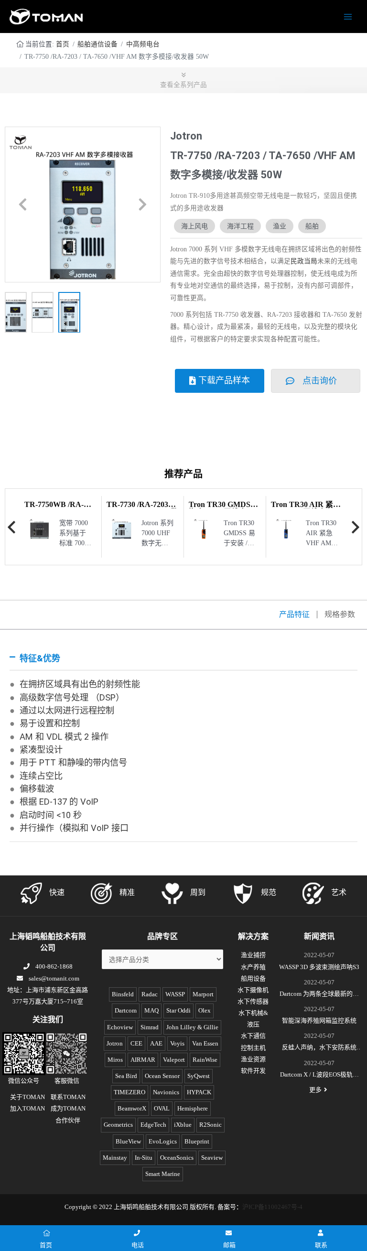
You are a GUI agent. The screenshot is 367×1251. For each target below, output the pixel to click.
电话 (137, 1245)
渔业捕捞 (253, 955)
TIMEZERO (129, 1092)
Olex (204, 1010)
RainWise (205, 1059)
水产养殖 (253, 967)
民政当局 (304, 261)
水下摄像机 (253, 989)
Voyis (177, 1043)
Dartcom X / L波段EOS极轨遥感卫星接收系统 (319, 1075)
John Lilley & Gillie (192, 1027)
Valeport (174, 1059)
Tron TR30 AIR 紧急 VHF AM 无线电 (306, 508)
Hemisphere (192, 1108)
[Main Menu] (348, 16)
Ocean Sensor (162, 1075)
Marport (203, 994)
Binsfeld (123, 994)
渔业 (279, 226)
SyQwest (198, 1075)
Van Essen (205, 1043)
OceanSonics (177, 1157)
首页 (62, 44)
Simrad (149, 1027)
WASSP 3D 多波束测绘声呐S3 (319, 967)
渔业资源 (253, 1059)
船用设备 (253, 978)
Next (355, 527)
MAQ (151, 1010)
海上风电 (194, 226)
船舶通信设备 (97, 44)
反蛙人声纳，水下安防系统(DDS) (319, 1048)
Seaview (212, 1157)
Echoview (120, 1027)
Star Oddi (178, 1010)
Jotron (115, 1043)
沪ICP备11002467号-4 (272, 1206)
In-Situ (143, 1157)
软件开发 (253, 1070)
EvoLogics (163, 1141)
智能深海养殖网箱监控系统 (319, 1020)
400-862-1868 (54, 966)
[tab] (183, 658)
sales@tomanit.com (54, 978)
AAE (156, 1043)
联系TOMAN (68, 1096)
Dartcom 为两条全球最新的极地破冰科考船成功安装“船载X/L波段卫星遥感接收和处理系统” (319, 995)
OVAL (162, 1108)
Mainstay (115, 1157)
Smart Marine (162, 1173)
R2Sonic (210, 1124)
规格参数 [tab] (339, 614)
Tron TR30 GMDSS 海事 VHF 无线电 (222, 508)
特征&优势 (40, 658)
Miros (115, 1059)
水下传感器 (253, 1001)
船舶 (312, 226)
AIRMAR (142, 1059)
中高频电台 (143, 44)
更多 (315, 1089)
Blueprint (196, 1141)
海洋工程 (240, 226)
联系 (321, 1245)
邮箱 (229, 1245)
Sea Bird (126, 1075)
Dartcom (126, 1010)
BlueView (128, 1141)
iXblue (183, 1124)
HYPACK (199, 1092)
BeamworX (132, 1108)
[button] (23, 204)
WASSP (175, 994)
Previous (11, 527)
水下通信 (253, 1035)
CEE (136, 1043)
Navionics (166, 1092)
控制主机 (253, 1047)
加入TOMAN (27, 1108)
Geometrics (118, 1124)
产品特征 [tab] (294, 614)
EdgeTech (153, 1124)
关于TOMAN (27, 1096)
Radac (149, 994)
